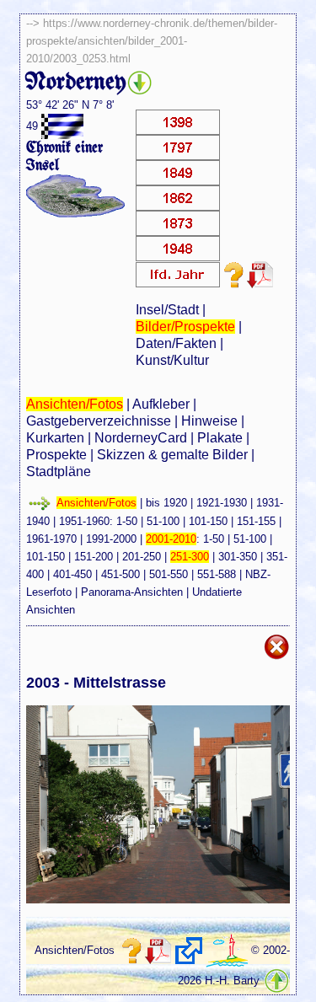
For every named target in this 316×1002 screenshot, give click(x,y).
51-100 (163, 521)
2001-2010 (171, 539)
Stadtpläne (58, 471)
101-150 (208, 521)
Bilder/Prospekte (185, 326)
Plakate (220, 438)
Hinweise (209, 421)
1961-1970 (51, 539)
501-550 (168, 574)
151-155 (256, 521)
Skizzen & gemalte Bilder (172, 454)
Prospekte (56, 454)
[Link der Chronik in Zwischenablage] (188, 950)
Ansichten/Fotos (74, 404)
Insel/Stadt (167, 310)
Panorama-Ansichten (132, 592)
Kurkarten (55, 438)
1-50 (126, 521)
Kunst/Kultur (172, 360)
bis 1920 (166, 502)
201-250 (141, 556)
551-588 (216, 574)
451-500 (120, 574)
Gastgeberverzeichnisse (98, 421)
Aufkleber (161, 404)
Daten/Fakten (176, 343)
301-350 (237, 556)
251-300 (189, 556)
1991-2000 (111, 539)
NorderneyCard (140, 438)
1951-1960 (84, 521)
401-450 (72, 574)
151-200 (93, 556)
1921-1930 (221, 502)
